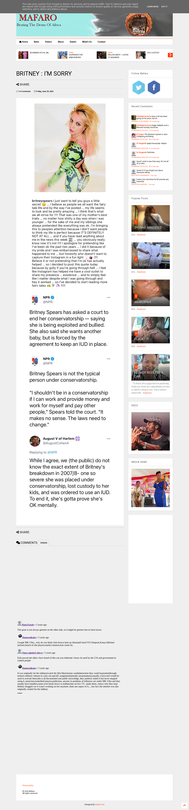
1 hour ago (153, 175)
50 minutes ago (154, 166)
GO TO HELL (142, 265)
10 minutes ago (154, 121)
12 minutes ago (154, 130)
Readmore (141, 235)
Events (73, 42)
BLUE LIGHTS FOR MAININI (140, 175)
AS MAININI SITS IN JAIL (117, 53)
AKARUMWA (142, 302)
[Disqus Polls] (70, 583)
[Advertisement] (150, 559)
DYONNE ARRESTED (148, 227)
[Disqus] (70, 656)
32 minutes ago (154, 139)
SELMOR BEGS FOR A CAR (139, 148)
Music (61, 42)
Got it (164, 7)
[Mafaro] (94, 35)
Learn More (152, 7)
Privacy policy (28, 785)
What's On (87, 42)
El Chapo (140, 134)
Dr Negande (142, 143)
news (71, 52)
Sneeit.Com (100, 805)
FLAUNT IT (141, 339)
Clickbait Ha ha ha (144, 116)
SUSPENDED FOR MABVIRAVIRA (154, 56)
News (36, 42)
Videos (48, 42)
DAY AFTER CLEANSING (139, 184)
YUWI (32, 53)
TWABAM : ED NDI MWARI (139, 121)
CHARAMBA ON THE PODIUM (77, 56)
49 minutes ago (154, 157)
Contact (101, 42)
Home (25, 42)
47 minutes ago (154, 148)
